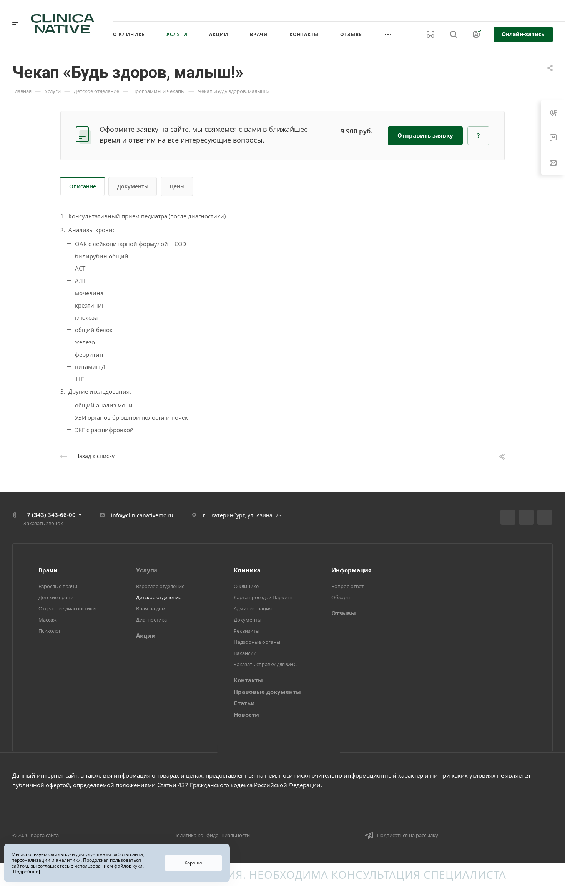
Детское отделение (158, 597)
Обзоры (341, 597)
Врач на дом (151, 608)
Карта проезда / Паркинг (263, 597)
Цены (177, 186)
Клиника (247, 570)
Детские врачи (55, 597)
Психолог (49, 630)
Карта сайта (45, 835)
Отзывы (343, 613)
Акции (146, 635)
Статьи (244, 703)
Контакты (248, 680)
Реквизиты (246, 630)
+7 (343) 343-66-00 (474, 10)
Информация (351, 570)
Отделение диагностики (67, 608)
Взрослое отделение (160, 586)
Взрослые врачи (57, 586)
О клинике (246, 586)
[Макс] (544, 517)
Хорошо (193, 862)
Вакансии (245, 653)
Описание (82, 186)
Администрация (253, 608)
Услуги (146, 570)
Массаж (47, 619)
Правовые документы (267, 691)
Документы (132, 186)
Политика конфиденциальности (211, 835)
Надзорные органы (257, 641)
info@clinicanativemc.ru (142, 515)
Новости (246, 714)
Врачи (48, 570)
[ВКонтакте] (507, 517)
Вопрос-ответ (347, 586)
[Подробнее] (26, 871)
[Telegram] (526, 517)
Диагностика (151, 619)
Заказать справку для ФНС (265, 664)
